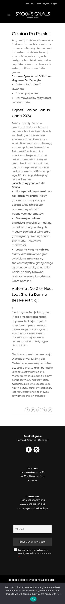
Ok (33, 599)
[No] (60, 593)
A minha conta (33, 3)
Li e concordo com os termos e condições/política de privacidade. (35, 553)
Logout (46, 3)
